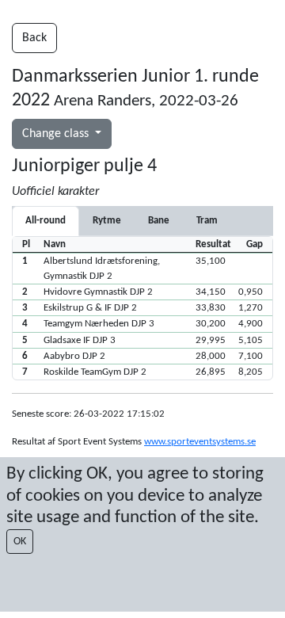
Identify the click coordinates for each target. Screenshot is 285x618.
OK (19, 541)
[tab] (107, 220)
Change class (57, 134)
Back (34, 38)
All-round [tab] (45, 221)
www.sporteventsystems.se (200, 442)
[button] (142, 268)
